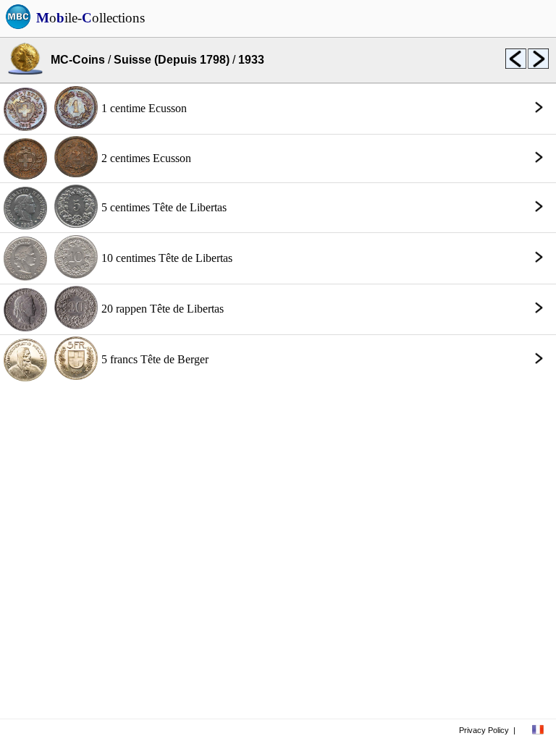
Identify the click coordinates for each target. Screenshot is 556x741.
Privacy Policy (484, 730)
